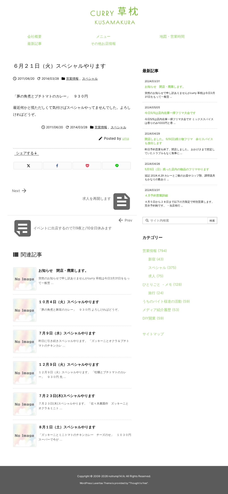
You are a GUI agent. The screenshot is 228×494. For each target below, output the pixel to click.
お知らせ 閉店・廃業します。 (63, 270)
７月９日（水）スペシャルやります (67, 333)
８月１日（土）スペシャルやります (67, 427)
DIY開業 (153, 318)
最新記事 (34, 43)
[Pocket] (87, 165)
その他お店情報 (103, 43)
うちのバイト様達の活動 (166, 301)
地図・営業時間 (172, 36)
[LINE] (116, 165)
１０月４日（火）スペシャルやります (69, 302)
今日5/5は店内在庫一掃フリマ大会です (170, 113)
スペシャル (90, 78)
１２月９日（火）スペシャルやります (69, 364)
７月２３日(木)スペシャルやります (67, 395)
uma (125, 138)
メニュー (103, 36)
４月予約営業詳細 (156, 195)
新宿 (156, 259)
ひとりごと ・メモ (162, 284)
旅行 (156, 293)
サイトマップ (153, 334)
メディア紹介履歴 (160, 310)
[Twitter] (28, 165)
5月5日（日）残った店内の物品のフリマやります (177, 169)
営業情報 (72, 78)
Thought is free (138, 483)
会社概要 (34, 36)
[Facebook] (57, 165)
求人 (155, 276)
